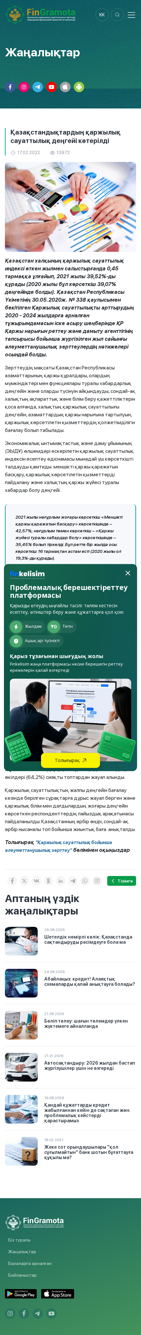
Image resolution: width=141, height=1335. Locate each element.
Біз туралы (19, 1239)
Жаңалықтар (22, 1251)
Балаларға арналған (30, 1263)
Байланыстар (22, 1275)
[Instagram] (97, 881)
